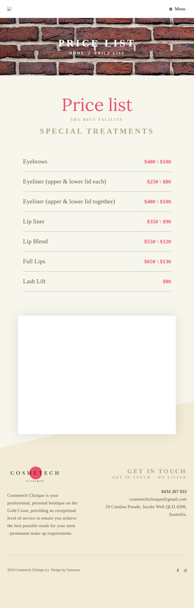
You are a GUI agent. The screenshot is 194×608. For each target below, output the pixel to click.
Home (77, 53)
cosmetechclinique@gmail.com (158, 499)
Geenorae (73, 570)
